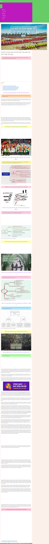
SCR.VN (1, 1)
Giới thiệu (10, 543)
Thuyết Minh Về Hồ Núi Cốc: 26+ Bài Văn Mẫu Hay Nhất (9, 540)
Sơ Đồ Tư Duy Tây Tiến (15, 331)
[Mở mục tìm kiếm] (1, 3)
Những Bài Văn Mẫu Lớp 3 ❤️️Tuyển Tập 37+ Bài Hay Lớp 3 (10, 541)
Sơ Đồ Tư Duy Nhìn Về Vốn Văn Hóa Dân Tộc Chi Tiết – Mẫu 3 (10, 88)
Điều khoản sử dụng (23, 543)
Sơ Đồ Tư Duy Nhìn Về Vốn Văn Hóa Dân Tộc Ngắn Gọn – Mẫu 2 (11, 87)
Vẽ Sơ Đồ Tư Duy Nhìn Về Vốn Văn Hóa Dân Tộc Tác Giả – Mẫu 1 (11, 86)
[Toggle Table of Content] (1, 84)
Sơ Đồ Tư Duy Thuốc (15, 509)
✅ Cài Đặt (3, 13)
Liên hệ (28, 543)
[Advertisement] (16, 65)
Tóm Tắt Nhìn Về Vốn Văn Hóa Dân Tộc (16, 126)
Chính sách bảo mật (16, 543)
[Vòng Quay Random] (16, 390)
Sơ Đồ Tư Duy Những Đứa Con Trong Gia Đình (16, 241)
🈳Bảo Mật (3, 9)
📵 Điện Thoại (4, 11)
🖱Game (3, 18)
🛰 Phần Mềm (4, 15)
